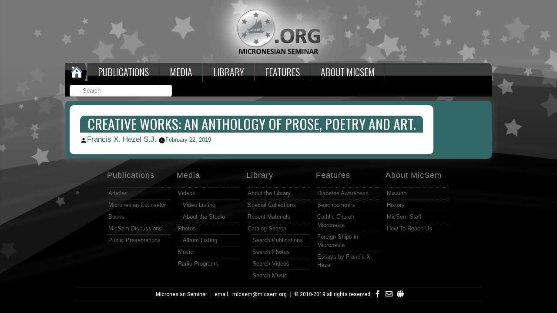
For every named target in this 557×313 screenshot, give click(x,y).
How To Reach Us (409, 228)
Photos (187, 228)
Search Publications (277, 240)
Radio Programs (198, 263)
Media (181, 72)
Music (185, 252)
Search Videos (270, 263)
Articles (118, 193)
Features (282, 72)
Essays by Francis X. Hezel (344, 260)
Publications (123, 72)
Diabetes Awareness (343, 193)
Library (228, 72)
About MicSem (414, 175)
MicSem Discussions (135, 228)
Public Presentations (134, 240)
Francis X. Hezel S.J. (122, 139)
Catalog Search (267, 228)
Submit (166, 92)
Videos (186, 193)
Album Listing (200, 240)
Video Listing (199, 205)
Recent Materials (269, 216)
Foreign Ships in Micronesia (337, 240)
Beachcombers (336, 205)
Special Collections (272, 205)
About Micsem (348, 72)
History (396, 205)
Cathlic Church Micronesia (335, 220)
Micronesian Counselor (137, 205)
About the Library (269, 193)
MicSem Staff (404, 216)
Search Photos (271, 252)
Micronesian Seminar (181, 294)
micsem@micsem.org (259, 294)
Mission (396, 193)
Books (116, 216)
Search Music (269, 275)
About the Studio (204, 216)
